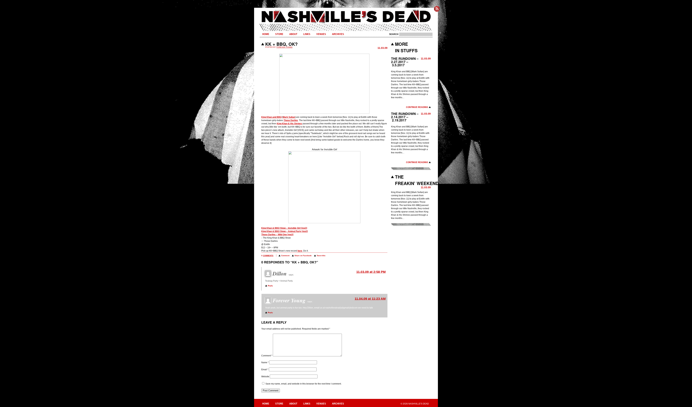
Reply (270, 286)
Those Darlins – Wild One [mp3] (277, 234)
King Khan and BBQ (271, 117)
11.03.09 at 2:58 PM (371, 272)
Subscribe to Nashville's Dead (437, 9)
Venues (321, 34)
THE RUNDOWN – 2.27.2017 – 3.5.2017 (404, 61)
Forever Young (284, 47)
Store (279, 34)
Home (265, 34)
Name (265, 362)
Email (264, 369)
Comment (285, 256)
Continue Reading (417, 107)
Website (265, 376)
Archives (338, 34)
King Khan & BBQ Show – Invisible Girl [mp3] (284, 228)
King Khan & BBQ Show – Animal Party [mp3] (284, 231)
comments (268, 256)
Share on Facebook (303, 256)
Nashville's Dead (346, 17)
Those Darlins (291, 120)
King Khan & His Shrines (289, 123)
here (300, 251)
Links (306, 34)
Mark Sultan (289, 117)
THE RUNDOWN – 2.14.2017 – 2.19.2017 (404, 117)
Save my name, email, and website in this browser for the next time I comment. (303, 383)
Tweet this (321, 256)
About (293, 34)
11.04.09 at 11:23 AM (370, 299)
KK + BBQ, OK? (281, 44)
